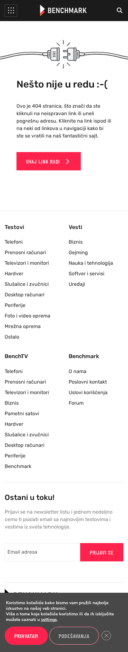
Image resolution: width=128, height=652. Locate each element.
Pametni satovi (22, 413)
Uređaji (77, 284)
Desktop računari (24, 295)
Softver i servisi (86, 274)
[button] (11, 10)
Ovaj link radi (44, 161)
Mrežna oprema (23, 326)
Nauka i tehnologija (91, 263)
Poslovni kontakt (88, 382)
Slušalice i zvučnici (27, 284)
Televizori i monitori (27, 263)
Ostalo (12, 337)
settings (49, 620)
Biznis (76, 242)
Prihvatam (26, 635)
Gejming (78, 252)
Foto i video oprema (27, 316)
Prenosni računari (25, 252)
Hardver (14, 274)
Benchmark (18, 466)
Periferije (15, 305)
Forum (76, 403)
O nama (77, 371)
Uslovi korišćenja (88, 392)
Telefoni (14, 242)
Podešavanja (74, 635)
